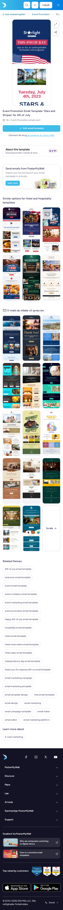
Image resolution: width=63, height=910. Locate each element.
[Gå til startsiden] (3, 5)
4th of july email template (18, 569)
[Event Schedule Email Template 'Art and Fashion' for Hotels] (31, 277)
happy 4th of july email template (21, 619)
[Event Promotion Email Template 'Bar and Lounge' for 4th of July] (31, 230)
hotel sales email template (18, 652)
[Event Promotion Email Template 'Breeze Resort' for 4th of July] (51, 230)
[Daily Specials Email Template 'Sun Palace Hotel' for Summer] (31, 528)
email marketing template (18, 686)
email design (11, 703)
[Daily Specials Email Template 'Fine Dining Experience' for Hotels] (51, 277)
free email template (44, 694)
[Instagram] (36, 757)
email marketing (32, 703)
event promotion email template (21, 611)
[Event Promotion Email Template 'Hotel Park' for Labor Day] (11, 433)
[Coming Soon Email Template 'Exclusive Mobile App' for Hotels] (51, 433)
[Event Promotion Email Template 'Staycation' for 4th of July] (11, 277)
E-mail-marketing (14, 737)
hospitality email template (18, 627)
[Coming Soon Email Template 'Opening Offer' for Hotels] (51, 481)
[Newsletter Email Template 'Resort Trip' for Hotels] (51, 338)
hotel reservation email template (22, 644)
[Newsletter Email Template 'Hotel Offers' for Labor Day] (11, 385)
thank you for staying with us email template (28, 669)
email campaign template (18, 711)
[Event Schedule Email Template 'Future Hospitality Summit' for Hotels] (11, 528)
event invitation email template (21, 594)
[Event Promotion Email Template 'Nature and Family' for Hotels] (31, 433)
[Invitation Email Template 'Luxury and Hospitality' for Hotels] (51, 385)
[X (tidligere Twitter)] (45, 757)
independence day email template (22, 661)
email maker (43, 711)
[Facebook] (26, 757)
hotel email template (15, 636)
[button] (55, 24)
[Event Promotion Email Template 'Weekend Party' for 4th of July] (11, 230)
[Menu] (58, 5)
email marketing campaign (18, 678)
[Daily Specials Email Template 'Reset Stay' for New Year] (31, 481)
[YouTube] (55, 757)
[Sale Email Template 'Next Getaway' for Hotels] (11, 481)
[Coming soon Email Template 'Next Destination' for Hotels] (11, 338)
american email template (18, 577)
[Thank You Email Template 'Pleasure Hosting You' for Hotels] (31, 338)
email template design (16, 694)
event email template (16, 585)
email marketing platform (37, 719)
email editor (11, 719)
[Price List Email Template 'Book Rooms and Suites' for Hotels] (31, 385)
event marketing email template (21, 602)
